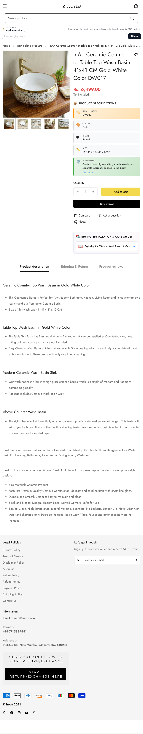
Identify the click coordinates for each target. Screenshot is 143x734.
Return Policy (11, 575)
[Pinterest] (4, 712)
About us (8, 569)
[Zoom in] (62, 58)
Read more (87, 172)
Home (6, 46)
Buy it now (107, 204)
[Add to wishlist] (136, 55)
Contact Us (9, 601)
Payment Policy (12, 588)
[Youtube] (26, 712)
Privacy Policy (11, 550)
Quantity (78, 183)
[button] (130, 6)
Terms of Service (13, 556)
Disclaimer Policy (13, 562)
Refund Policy (11, 581)
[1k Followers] (11, 712)
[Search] (132, 18)
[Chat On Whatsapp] (34, 712)
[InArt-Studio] (71, 6)
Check (134, 36)
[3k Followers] (19, 712)
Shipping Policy (13, 594)
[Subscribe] (136, 560)
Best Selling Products (29, 46)
